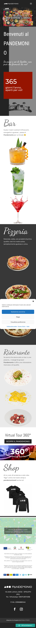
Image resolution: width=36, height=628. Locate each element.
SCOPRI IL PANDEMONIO (18, 441)
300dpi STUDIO (25, 620)
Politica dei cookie (12, 326)
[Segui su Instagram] (21, 609)
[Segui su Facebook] (15, 609)
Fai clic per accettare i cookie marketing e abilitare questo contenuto (18, 531)
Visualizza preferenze (18, 322)
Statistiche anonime (18, 312)
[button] (33, 301)
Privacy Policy (22, 326)
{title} (27, 326)
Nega (18, 317)
